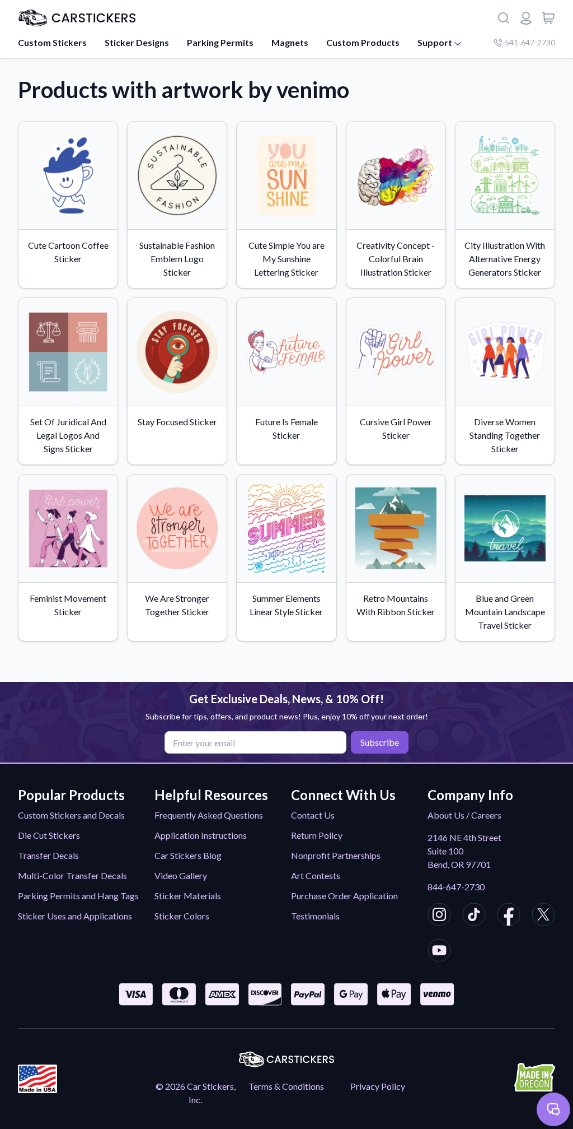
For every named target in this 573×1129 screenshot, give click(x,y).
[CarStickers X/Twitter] (543, 916)
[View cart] (548, 18)
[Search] (503, 18)
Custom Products (363, 42)
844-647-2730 (456, 886)
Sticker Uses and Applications (75, 915)
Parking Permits (220, 42)
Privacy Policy (377, 1086)
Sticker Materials (187, 895)
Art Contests (315, 875)
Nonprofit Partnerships (336, 855)
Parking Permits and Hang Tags (78, 895)
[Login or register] (526, 18)
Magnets (289, 42)
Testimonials (315, 915)
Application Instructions (200, 835)
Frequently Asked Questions (208, 815)
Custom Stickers (52, 42)
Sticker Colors (181, 915)
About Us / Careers (464, 815)
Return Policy (316, 835)
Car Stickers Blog (188, 855)
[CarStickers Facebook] (508, 916)
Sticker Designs (137, 42)
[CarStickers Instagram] (439, 916)
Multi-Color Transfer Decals (72, 875)
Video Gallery (180, 875)
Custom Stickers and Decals (71, 815)
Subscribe (379, 742)
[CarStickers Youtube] (439, 951)
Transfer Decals (48, 855)
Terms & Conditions (286, 1086)
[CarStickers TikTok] (474, 916)
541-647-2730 (530, 42)
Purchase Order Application (344, 895)
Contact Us (313, 815)
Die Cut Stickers (49, 835)
